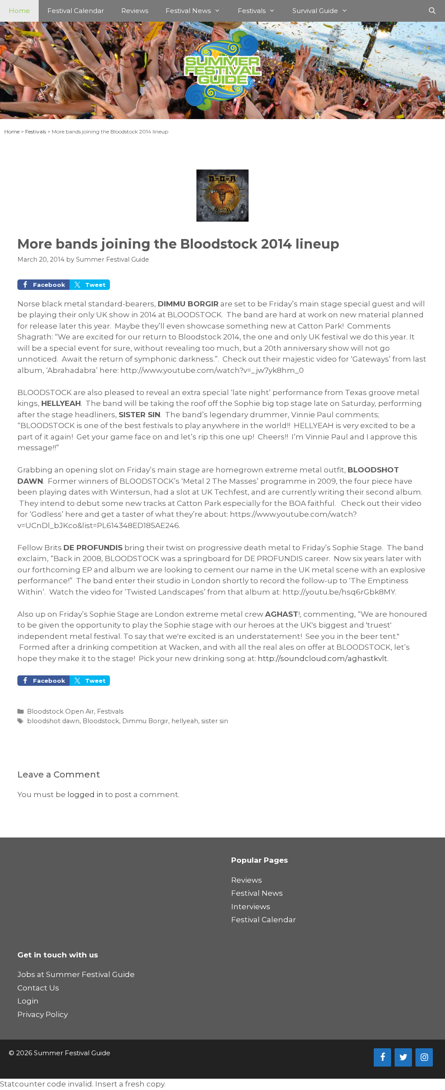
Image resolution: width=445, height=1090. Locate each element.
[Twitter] (403, 1057)
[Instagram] (424, 1057)
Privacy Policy (42, 1014)
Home (19, 11)
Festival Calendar (75, 11)
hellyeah (184, 721)
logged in (85, 794)
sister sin (214, 721)
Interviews (250, 906)
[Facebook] (382, 1057)
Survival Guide (315, 11)
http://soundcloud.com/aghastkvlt (322, 658)
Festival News (188, 11)
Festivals (252, 11)
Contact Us (38, 988)
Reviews (134, 11)
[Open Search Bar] (432, 11)
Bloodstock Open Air (60, 711)
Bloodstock (101, 721)
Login (28, 1001)
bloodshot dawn (53, 721)
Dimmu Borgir (145, 721)
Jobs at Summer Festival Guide (76, 974)
